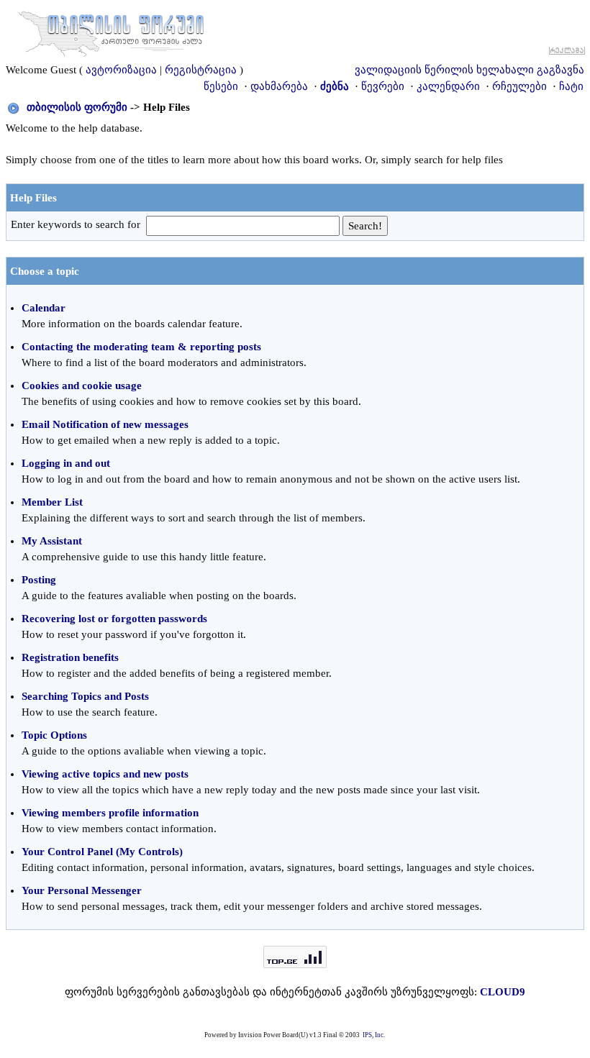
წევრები (382, 86)
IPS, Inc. (374, 1035)
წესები (221, 86)
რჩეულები (519, 86)
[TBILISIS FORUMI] (111, 31)
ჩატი (571, 86)
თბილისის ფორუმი (77, 107)
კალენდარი (448, 86)
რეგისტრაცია (201, 70)
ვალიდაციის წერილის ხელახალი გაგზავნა (469, 70)
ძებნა (334, 86)
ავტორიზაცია (121, 70)
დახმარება (279, 86)
